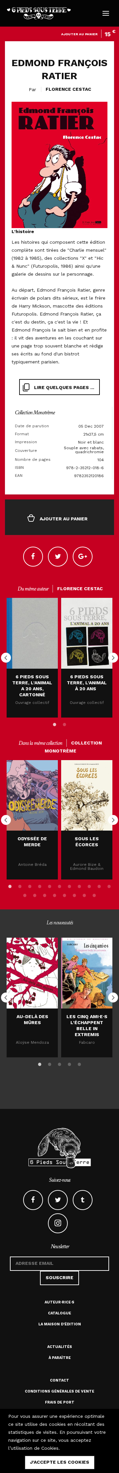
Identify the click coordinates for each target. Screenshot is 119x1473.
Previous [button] (6, 658)
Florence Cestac (68, 89)
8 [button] (79, 885)
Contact (59, 1380)
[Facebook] (33, 557)
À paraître (60, 1358)
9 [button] (89, 885)
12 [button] (24, 894)
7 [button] (69, 885)
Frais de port (59, 1402)
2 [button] (64, 723)
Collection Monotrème (35, 412)
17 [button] (74, 894)
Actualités (59, 1347)
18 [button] (84, 894)
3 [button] (29, 885)
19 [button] (94, 894)
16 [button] (64, 894)
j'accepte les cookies (59, 1462)
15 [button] (54, 894)
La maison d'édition (59, 1324)
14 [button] (44, 894)
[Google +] (83, 557)
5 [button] (49, 885)
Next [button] (113, 658)
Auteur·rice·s (59, 1302)
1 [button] (54, 723)
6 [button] (59, 885)
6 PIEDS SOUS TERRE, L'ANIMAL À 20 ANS (87, 682)
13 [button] (34, 894)
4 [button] (39, 885)
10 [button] (99, 885)
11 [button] (109, 885)
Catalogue (59, 1313)
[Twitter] (58, 557)
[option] (32, 658)
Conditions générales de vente (59, 1391)
